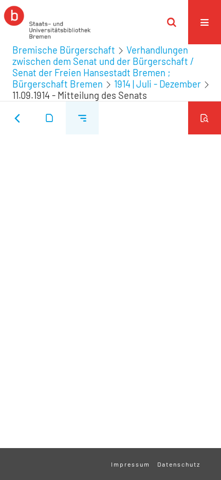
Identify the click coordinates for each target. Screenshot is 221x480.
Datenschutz (178, 464)
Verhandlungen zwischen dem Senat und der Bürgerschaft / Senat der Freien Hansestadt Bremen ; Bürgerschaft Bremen (103, 67)
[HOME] (47, 22)
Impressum (130, 464)
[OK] (171, 22)
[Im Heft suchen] (204, 117)
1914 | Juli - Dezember (157, 84)
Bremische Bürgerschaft (63, 50)
